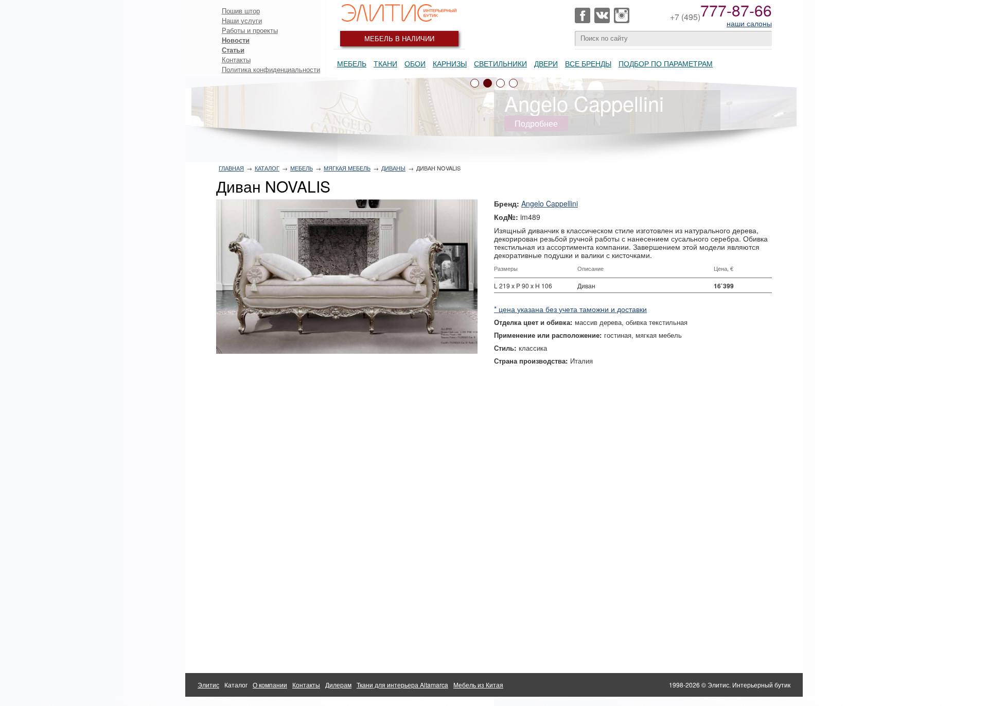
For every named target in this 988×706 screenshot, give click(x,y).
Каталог (267, 168)
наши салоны (749, 23)
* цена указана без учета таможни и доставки (570, 309)
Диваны (393, 168)
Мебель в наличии (399, 38)
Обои (415, 63)
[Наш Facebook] (582, 15)
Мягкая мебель (347, 168)
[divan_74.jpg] (347, 276)
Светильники (500, 63)
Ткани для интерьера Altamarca (402, 684)
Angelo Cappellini (549, 203)
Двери (546, 63)
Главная (231, 168)
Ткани (385, 63)
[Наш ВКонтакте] (602, 15)
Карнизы (450, 63)
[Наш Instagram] (621, 15)
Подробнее (536, 123)
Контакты (236, 59)
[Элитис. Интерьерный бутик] (399, 13)
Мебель (351, 63)
